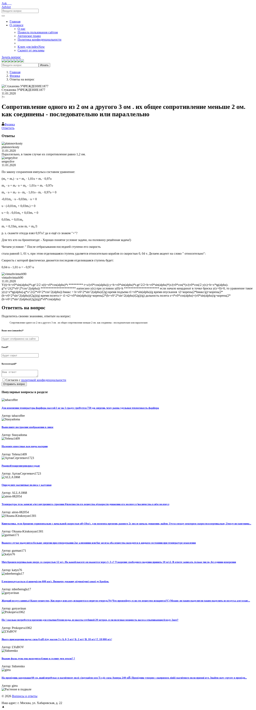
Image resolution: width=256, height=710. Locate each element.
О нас (21, 28)
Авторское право (29, 36)
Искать (44, 65)
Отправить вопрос (14, 384)
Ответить (8, 128)
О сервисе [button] (16, 25)
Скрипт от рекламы (31, 50)
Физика (15, 75)
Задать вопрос (11, 57)
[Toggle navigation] (3, 15)
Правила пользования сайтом (38, 32)
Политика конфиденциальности (39, 39)
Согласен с (36, 380)
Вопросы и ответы (24, 696)
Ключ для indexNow (31, 46)
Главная (15, 21)
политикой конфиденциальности (43, 380)
